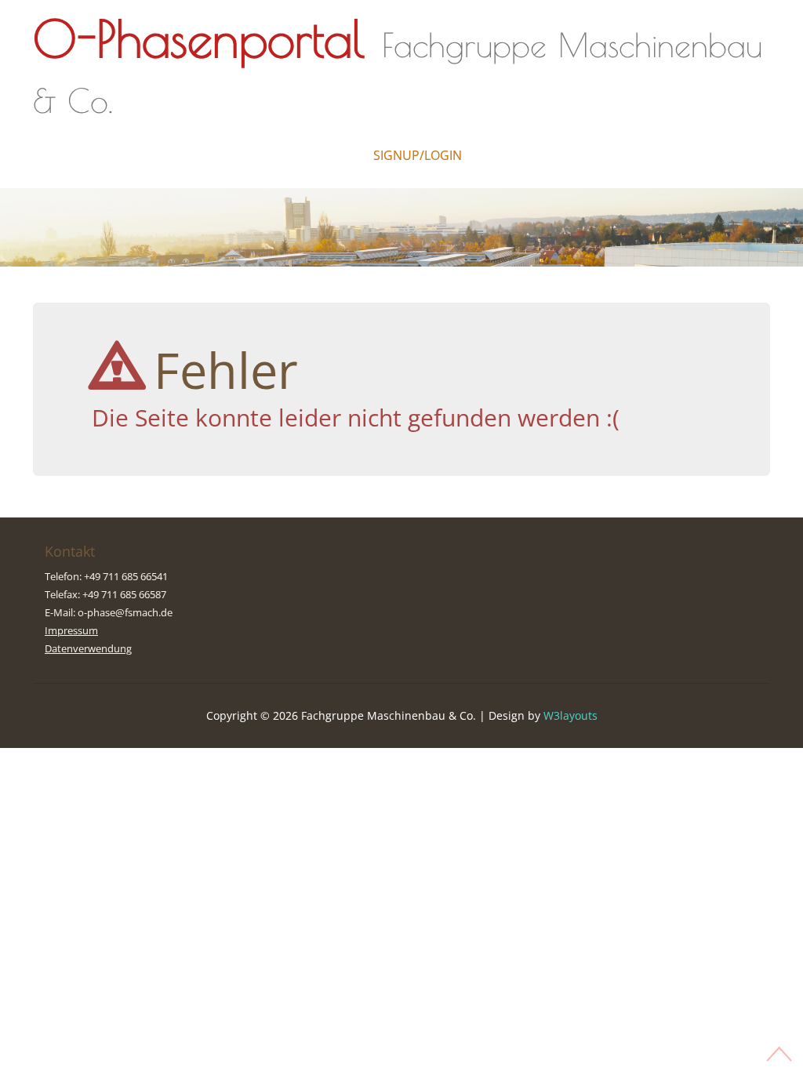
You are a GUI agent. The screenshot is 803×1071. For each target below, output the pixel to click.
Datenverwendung (88, 648)
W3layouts (570, 715)
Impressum (71, 630)
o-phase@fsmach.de (125, 612)
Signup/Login (417, 155)
